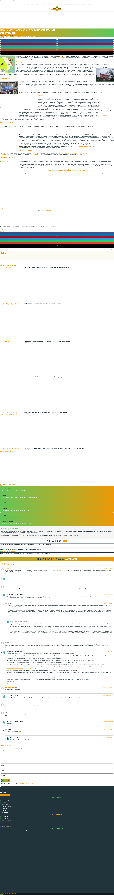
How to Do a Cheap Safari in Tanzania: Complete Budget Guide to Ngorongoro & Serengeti (47, 377)
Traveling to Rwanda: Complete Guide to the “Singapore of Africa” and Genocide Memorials (47, 341)
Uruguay (14, 551)
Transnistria (30, 36)
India (4, 515)
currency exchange (46, 134)
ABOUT (89, 4)
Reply (5, 573)
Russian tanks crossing (81, 118)
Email (2, 770)
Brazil (4, 502)
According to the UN (61, 57)
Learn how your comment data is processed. (29, 783)
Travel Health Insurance (6, 551)
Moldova (16, 36)
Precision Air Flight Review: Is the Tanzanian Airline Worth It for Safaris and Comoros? (46, 412)
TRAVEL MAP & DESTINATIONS (60, 4)
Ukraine (33, 36)
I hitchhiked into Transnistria (62, 570)
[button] (57, 40)
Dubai (4, 495)
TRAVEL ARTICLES (47, 4)
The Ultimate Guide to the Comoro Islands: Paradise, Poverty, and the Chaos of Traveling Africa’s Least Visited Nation (54, 448)
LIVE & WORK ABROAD (36, 4)
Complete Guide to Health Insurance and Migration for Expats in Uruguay (42, 303)
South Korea (7, 489)
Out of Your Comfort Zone (22, 36)
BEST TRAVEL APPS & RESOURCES (77, 4)
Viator (63, 173)
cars (22, 139)
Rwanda (8, 547)
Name (2, 765)
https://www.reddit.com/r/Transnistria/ (79, 666)
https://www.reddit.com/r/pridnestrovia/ (15, 668)
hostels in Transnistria (33, 154)
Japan (4, 508)
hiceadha (7, 568)
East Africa (3, 547)
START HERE (26, 4)
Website (3, 775)
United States (7, 522)
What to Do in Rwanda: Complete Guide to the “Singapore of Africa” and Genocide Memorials (47, 267)
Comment (3, 750)
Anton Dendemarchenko (10, 687)
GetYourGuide (57, 173)
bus (95, 82)
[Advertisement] (57, 19)
